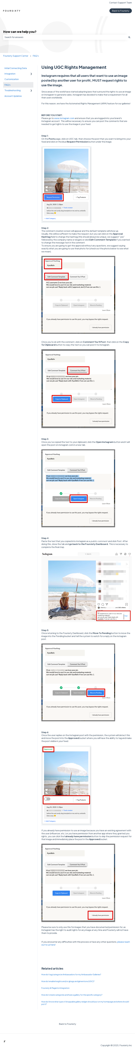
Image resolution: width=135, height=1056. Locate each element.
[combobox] (65, 37)
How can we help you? (20, 31)
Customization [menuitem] (11, 79)
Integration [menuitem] (9, 73)
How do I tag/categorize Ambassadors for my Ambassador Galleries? (71, 974)
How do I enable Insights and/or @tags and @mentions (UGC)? (68, 981)
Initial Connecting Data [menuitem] (15, 68)
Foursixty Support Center (15, 55)
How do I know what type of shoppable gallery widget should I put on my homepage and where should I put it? (85, 1002)
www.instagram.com (64, 118)
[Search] (129, 37)
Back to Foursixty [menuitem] (67, 1024)
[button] (31, 74)
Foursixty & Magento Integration (55, 988)
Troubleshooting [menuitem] (12, 90)
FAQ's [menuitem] (7, 84)
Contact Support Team (120, 2)
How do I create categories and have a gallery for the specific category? (71, 995)
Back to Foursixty (120, 10)
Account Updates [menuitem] (13, 96)
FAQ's (36, 55)
